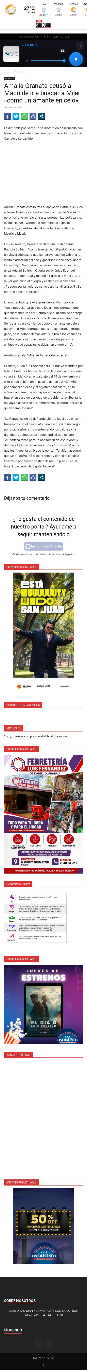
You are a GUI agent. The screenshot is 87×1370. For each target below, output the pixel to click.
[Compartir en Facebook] (7, 116)
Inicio (7, 72)
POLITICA (19, 72)
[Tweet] (16, 116)
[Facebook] (38, 1343)
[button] (6, 23)
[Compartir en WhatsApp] (24, 116)
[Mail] (49, 1343)
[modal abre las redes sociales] (41, 116)
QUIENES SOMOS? (43, 1358)
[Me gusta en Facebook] (33, 116)
